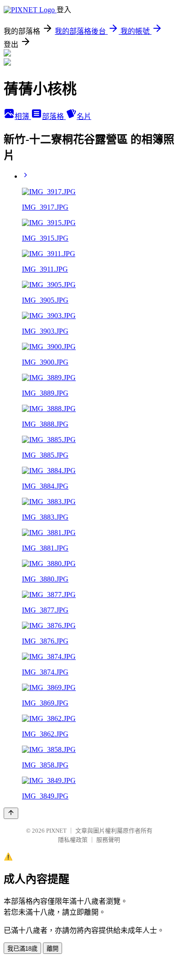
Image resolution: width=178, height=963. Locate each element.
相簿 (23, 116)
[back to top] (11, 813)
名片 (84, 116)
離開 (52, 948)
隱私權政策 (73, 839)
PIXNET (56, 830)
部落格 (54, 116)
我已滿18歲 (22, 948)
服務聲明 (108, 839)
